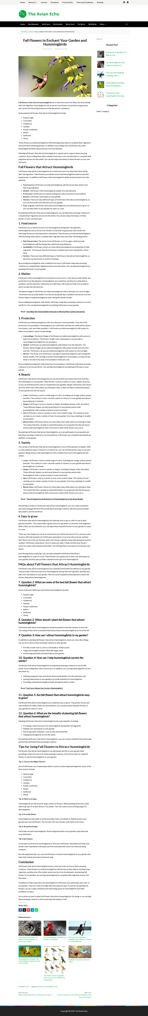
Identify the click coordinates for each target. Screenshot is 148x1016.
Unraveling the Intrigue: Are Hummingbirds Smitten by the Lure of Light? (29, 961)
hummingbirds (49, 986)
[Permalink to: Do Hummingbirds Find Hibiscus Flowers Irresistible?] (55, 928)
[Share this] (20, 910)
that (56, 986)
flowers (41, 986)
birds (27, 986)
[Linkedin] (128, 2)
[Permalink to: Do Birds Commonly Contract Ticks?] (80, 951)
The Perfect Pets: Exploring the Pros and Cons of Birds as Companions (54, 978)
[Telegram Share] (32, 910)
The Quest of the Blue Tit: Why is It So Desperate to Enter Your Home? (28, 939)
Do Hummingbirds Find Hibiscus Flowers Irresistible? (55, 938)
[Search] (127, 24)
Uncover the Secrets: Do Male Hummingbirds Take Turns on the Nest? (74, 995)
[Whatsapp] (36, 910)
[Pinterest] (124, 2)
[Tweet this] (24, 910)
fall (37, 986)
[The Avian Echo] (38, 14)
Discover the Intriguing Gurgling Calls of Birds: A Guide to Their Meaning (80, 939)
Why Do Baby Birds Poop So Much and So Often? (35, 994)
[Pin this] (28, 910)
